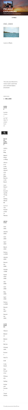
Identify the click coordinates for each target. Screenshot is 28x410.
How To (6, 357)
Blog (5, 152)
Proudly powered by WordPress (11, 406)
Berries (6, 344)
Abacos (6, 331)
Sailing (5, 381)
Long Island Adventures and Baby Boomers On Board (5, 174)
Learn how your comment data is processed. (10, 85)
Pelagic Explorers (10, 10)
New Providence (5, 371)
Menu (14, 17)
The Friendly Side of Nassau (6, 211)
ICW (5, 360)
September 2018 (5, 276)
